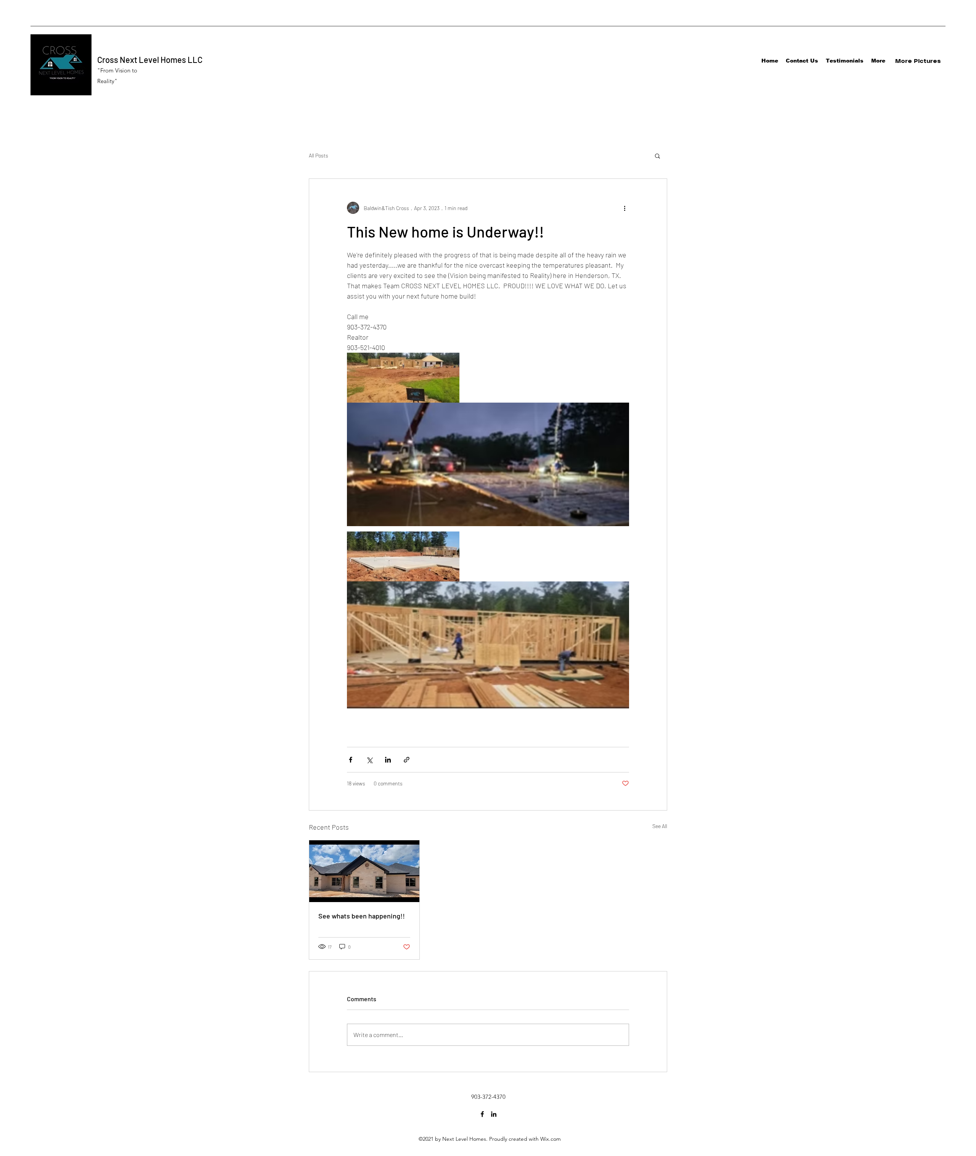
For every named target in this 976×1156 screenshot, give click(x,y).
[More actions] (624, 207)
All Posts (318, 155)
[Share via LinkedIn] (388, 759)
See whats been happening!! (361, 916)
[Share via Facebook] (350, 759)
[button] (657, 156)
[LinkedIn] (494, 1114)
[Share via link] (406, 759)
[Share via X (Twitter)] (369, 759)
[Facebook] (482, 1114)
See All (659, 826)
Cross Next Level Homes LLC (149, 59)
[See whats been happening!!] (364, 871)
